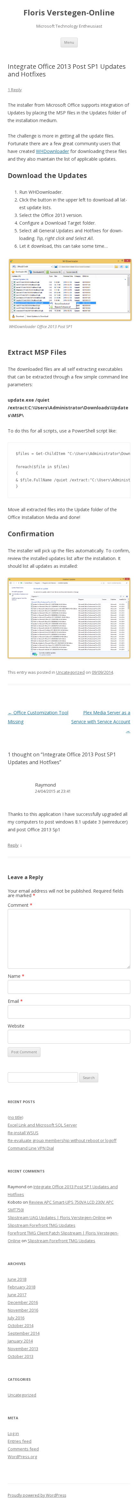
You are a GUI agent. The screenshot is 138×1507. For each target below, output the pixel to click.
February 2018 (21, 1287)
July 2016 (16, 1318)
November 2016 (23, 1310)
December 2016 (23, 1302)
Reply (13, 845)
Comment (20, 905)
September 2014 (23, 1333)
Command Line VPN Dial (31, 1148)
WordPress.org (22, 1456)
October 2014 (20, 1325)
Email (15, 1001)
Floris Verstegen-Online (69, 13)
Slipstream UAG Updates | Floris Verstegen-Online (57, 1217)
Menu (69, 42)
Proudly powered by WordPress (37, 1495)
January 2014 (20, 1341)
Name (16, 976)
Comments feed (23, 1449)
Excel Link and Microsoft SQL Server (42, 1125)
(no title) (15, 1117)
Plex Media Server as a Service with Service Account (100, 721)
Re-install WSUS (23, 1133)
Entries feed (19, 1441)
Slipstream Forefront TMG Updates (41, 1225)
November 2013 (23, 1348)
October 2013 (20, 1356)
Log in (13, 1433)
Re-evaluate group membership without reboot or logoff (62, 1140)
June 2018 (17, 1279)
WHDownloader (52, 151)
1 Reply (15, 90)
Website (16, 1026)
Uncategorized (70, 672)
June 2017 (17, 1294)
